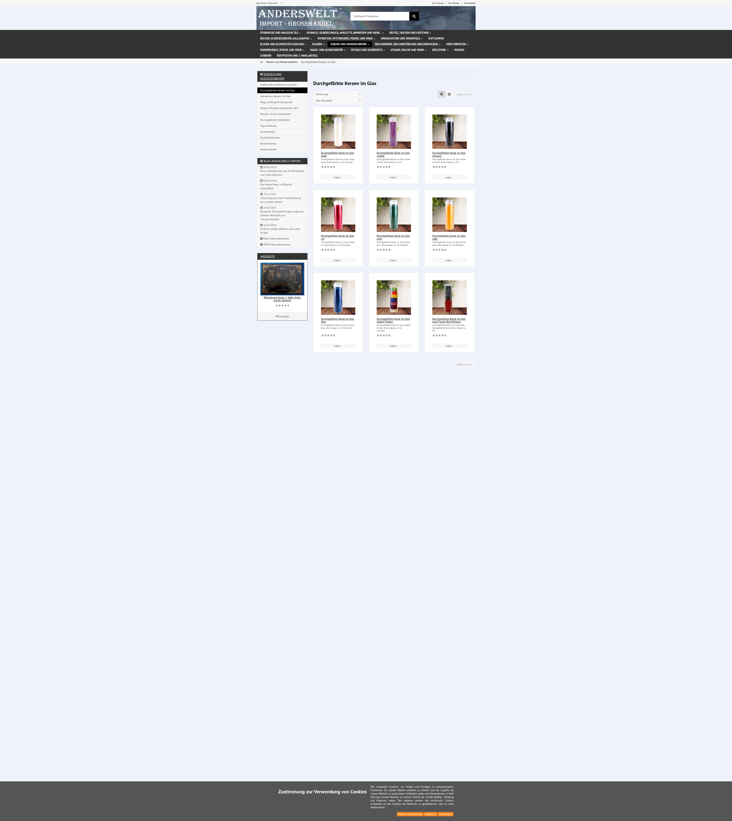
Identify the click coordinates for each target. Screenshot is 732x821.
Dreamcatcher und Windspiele (401, 38)
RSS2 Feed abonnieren (275, 238)
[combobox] (269, 3)
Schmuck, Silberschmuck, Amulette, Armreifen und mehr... (344, 32)
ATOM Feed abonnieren (276, 244)
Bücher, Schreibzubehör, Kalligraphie (285, 38)
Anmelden (470, 3)
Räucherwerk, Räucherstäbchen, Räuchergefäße (407, 44)
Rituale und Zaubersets (367, 50)
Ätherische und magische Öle (279, 32)
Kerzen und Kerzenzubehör (349, 44)
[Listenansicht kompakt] (449, 94)
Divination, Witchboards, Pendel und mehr (345, 38)
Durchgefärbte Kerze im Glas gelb (449, 237)
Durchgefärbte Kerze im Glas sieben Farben (393, 320)
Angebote (267, 256)
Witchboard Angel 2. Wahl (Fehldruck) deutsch (282, 299)
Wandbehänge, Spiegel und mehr (281, 50)
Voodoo (459, 50)
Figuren (317, 44)
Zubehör (265, 55)
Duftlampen (436, 38)
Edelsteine (439, 50)
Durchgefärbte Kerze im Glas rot (337, 237)
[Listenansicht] (441, 94)
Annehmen (445, 814)
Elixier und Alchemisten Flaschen (282, 44)
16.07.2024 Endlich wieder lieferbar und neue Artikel (280, 228)
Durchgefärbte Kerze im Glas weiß (337, 154)
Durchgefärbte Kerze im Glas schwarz (449, 154)
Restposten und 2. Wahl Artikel (297, 55)
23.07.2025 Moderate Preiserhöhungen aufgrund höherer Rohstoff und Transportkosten (281, 213)
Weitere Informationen (410, 814)
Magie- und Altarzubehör (327, 50)
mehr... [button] (338, 177)
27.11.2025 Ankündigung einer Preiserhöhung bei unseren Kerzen (280, 198)
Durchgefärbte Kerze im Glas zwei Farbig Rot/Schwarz (449, 320)
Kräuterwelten (456, 44)
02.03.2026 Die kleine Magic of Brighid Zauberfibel (276, 184)
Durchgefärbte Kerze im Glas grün (393, 237)
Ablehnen (430, 814)
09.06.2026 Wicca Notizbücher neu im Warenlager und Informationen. (282, 170)
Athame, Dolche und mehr (408, 50)
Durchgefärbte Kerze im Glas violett (393, 154)
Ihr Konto (453, 3)
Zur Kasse (438, 3)
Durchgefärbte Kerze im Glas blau (337, 320)
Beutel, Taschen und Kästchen (409, 32)
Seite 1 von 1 (464, 94)
